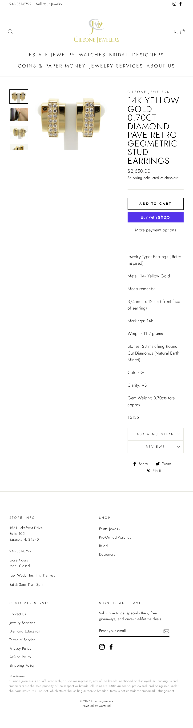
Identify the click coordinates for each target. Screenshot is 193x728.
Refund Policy (20, 657)
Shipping (135, 177)
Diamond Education (24, 631)
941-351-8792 (20, 4)
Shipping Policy (22, 665)
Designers (148, 54)
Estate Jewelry (52, 54)
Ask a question (155, 434)
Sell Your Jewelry (49, 4)
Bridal (119, 54)
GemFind (105, 706)
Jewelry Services (116, 66)
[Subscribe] (166, 631)
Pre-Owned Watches (115, 537)
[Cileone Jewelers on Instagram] (102, 647)
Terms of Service (22, 639)
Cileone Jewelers (149, 92)
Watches (92, 54)
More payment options (155, 230)
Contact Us (17, 614)
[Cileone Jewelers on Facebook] (111, 647)
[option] (72, 119)
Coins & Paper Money (52, 66)
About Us (161, 66)
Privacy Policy (20, 648)
